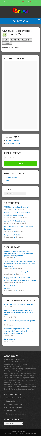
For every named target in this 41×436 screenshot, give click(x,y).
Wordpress (23, 371)
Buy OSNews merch (13, 143)
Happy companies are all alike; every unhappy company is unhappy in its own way (20, 279)
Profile (5, 40)
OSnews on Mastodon (14, 404)
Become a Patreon (12, 140)
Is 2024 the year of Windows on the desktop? (20, 304)
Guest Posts (15, 40)
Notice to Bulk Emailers (14, 407)
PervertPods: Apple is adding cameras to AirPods (18, 287)
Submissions (26, 40)
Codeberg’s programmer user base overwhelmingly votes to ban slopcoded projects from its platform (18, 253)
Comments (7, 43)
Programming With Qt (12, 235)
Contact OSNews (12, 411)
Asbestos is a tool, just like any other (17, 272)
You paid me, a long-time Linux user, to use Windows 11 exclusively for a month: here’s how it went (19, 264)
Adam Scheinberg (30, 369)
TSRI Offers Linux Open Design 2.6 (16, 207)
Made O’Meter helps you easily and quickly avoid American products (19, 322)
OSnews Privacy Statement (14, 360)
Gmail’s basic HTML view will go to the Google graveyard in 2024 (18, 214)
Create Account (11, 177)
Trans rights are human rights (16, 414)
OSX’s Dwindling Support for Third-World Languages (18, 228)
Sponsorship (10, 401)
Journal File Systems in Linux (14, 221)
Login (8, 180)
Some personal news (11, 339)
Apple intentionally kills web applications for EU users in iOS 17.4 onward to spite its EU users (20, 312)
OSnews (14, 431)
